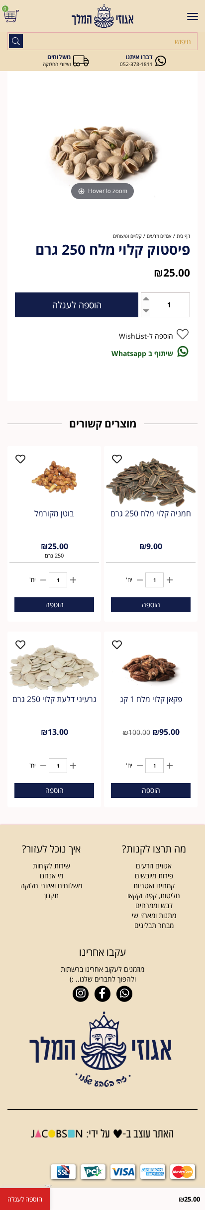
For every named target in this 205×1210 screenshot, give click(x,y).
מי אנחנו (51, 875)
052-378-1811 (136, 64)
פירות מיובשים (154, 875)
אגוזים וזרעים (154, 865)
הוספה (151, 604)
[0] (12, 16)
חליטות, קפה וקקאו (153, 895)
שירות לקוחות (51, 865)
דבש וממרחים (154, 905)
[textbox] (51, 849)
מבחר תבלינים (154, 925)
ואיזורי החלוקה (57, 64)
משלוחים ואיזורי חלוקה (51, 885)
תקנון (51, 895)
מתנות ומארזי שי (154, 915)
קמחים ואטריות (154, 885)
